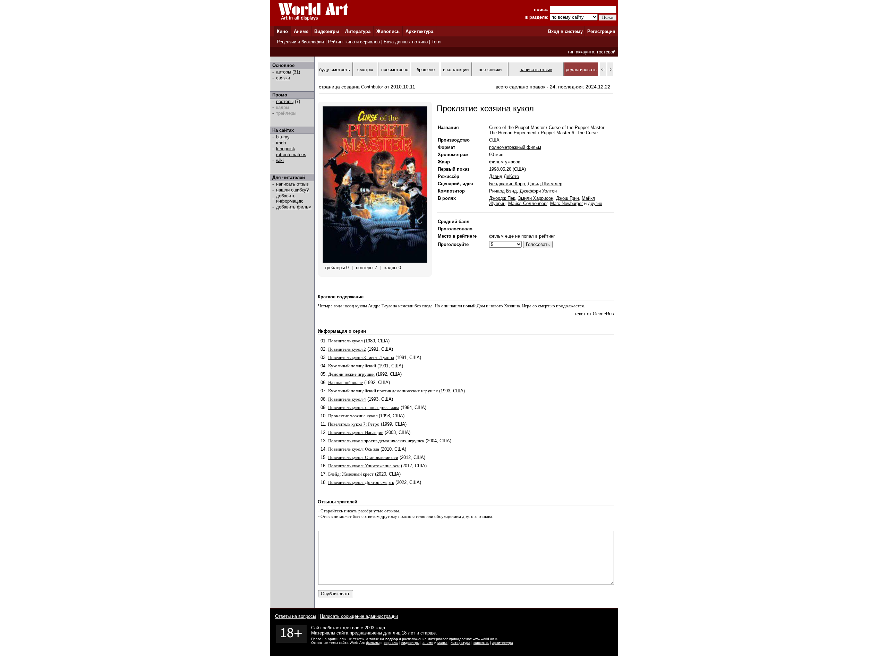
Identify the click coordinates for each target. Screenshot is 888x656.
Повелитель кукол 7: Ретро (353, 424)
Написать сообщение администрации (359, 616)
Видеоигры (326, 31)
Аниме (301, 31)
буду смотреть (334, 69)
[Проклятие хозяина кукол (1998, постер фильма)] (375, 261)
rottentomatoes (291, 154)
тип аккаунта (580, 51)
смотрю (365, 69)
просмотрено (394, 69)
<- (603, 69)
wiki (280, 160)
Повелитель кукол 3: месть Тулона (361, 357)
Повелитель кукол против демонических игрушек (376, 440)
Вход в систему (565, 31)
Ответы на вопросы (295, 616)
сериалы (391, 643)
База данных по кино (406, 41)
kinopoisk (285, 148)
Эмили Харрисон (535, 198)
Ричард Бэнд (503, 191)
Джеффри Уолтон (538, 191)
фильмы (372, 643)
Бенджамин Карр (507, 183)
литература (460, 643)
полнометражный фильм (515, 147)
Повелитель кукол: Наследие (355, 432)
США (494, 140)
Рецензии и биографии (300, 41)
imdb (281, 142)
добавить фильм (293, 207)
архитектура (502, 643)
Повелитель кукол (345, 340)
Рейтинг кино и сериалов (354, 41)
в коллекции (456, 69)
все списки (490, 69)
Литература (357, 31)
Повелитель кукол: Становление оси (363, 457)
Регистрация (601, 31)
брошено (426, 69)
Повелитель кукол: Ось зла (353, 449)
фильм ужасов (504, 161)
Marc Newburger (566, 203)
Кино (282, 31)
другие (595, 203)
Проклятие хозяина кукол (352, 415)
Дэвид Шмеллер (545, 183)
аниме (427, 643)
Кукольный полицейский (352, 365)
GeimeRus (603, 313)
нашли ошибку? (292, 190)
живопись (481, 643)
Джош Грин (567, 198)
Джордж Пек (502, 198)
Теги (436, 41)
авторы (283, 72)
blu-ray (283, 136)
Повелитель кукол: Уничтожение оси (364, 465)
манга (442, 643)
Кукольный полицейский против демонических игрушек (383, 390)
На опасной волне (345, 382)
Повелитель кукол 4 (347, 399)
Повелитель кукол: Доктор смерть (361, 482)
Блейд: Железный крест (351, 474)
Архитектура (419, 31)
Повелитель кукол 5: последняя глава (363, 407)
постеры (284, 101)
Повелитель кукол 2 (347, 349)
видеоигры (410, 643)
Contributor (372, 87)
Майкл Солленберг (527, 203)
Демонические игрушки (351, 374)
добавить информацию (290, 198)
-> (610, 69)
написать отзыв (292, 184)
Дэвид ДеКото (504, 176)
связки (283, 77)
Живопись (388, 31)
